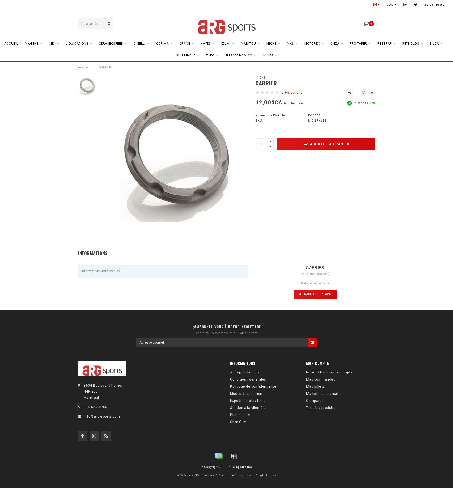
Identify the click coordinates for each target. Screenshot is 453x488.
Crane (184, 43)
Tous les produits (321, 408)
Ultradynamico (238, 55)
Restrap (385, 43)
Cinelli (140, 43)
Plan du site (240, 415)
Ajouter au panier (329, 144)
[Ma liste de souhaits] (415, 4)
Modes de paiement (247, 393)
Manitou (248, 43)
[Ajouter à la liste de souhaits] (363, 92)
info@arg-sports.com (102, 416)
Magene (32, 43)
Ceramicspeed (111, 43)
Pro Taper (358, 43)
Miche (271, 43)
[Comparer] (405, 4)
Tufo (210, 55)
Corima (162, 43)
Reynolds (410, 43)
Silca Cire (238, 422)
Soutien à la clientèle (248, 408)
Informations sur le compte (329, 372)
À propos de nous (245, 372)
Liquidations (77, 43)
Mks (290, 43)
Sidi (52, 43)
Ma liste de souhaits (323, 393)
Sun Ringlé (186, 55)
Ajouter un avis (317, 294)
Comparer (314, 401)
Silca (434, 43)
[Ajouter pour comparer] (371, 92)
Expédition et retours (248, 401)
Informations (92, 253)
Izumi (226, 43)
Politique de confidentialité (253, 386)
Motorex (312, 43)
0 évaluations (291, 92)
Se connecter (435, 4)
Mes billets (315, 386)
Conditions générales (248, 379)
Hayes (206, 43)
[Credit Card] (219, 456)
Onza (335, 43)
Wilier (268, 55)
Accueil (11, 43)
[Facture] (234, 456)
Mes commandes (320, 379)
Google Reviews (266, 475)
